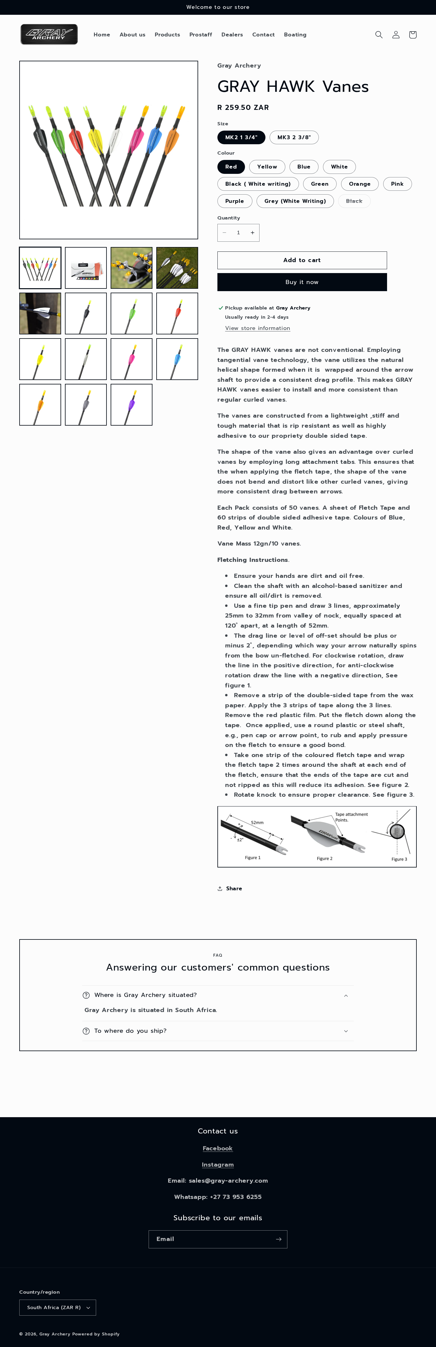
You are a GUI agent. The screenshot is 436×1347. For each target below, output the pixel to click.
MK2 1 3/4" (241, 137)
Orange (360, 184)
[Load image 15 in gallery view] (131, 405)
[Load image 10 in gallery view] (86, 359)
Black (358, 202)
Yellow (267, 167)
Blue (304, 167)
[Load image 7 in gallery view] (131, 313)
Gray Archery (55, 1334)
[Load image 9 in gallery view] (40, 359)
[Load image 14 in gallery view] (86, 405)
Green (320, 184)
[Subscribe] (278, 1239)
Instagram (218, 1164)
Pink (397, 184)
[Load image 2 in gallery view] (86, 268)
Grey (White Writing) (295, 201)
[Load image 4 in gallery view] (177, 268)
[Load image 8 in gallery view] (177, 313)
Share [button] (234, 888)
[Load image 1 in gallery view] (40, 268)
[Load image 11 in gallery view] (131, 359)
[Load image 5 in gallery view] (40, 313)
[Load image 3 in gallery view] (131, 268)
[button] (378, 34)
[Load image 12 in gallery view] (177, 359)
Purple (234, 201)
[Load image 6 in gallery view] (86, 313)
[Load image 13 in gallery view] (40, 405)
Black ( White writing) (258, 184)
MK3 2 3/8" (294, 137)
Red (231, 167)
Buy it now (302, 282)
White (339, 167)
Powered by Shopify (96, 1334)
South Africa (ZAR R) (54, 1307)
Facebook (218, 1148)
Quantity (228, 217)
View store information (257, 328)
